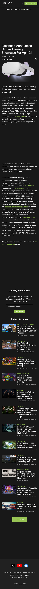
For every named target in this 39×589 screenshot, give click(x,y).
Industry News (23, 374)
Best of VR (18, 9)
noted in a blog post (18, 116)
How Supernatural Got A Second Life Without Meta (26, 506)
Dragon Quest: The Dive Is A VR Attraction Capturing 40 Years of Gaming (27, 330)
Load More (19, 520)
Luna (19, 480)
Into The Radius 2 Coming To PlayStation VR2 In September (26, 459)
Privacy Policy (29, 573)
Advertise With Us (19, 577)
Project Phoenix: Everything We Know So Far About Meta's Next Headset (26, 475)
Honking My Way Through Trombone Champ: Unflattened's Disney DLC (26, 362)
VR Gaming (21, 341)
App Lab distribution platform (16, 207)
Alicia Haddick (23, 335)
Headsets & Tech (23, 470)
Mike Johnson (22, 384)
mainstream (30, 186)
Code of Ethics (16, 575)
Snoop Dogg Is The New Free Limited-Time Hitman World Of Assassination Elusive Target (27, 412)
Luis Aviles (21, 352)
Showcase (28, 9)
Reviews (9, 9)
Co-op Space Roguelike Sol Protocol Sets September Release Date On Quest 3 (27, 491)
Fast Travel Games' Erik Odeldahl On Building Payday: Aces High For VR (26, 430)
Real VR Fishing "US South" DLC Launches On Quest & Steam (26, 445)
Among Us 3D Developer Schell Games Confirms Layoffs (24, 379)
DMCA (27, 575)
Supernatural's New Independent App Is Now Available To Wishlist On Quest (25, 395)
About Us (7, 573)
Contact (17, 573)
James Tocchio (23, 368)
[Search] (22, 4)
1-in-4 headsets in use (21, 188)
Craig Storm (22, 401)
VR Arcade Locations (25, 325)
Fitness (20, 390)
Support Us (31, 3)
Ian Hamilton (8, 56)
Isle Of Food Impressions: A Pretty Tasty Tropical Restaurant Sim (26, 346)
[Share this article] (35, 58)
